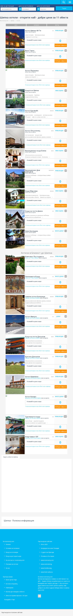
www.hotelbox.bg (46, 568)
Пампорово (9, 588)
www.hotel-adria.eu (47, 572)
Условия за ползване (12, 548)
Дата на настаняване (26, 6)
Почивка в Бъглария (47, 556)
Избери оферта (60, 45)
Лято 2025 (44, 544)
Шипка (12, 20)
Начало (8, 544)
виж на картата (32, 32)
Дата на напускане (43, 6)
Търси (64, 8)
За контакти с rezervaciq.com (15, 560)
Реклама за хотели (12, 564)
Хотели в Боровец (12, 584)
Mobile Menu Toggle (70, 2)
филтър (57, 25)
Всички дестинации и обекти (15, 592)
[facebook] (39, 596)
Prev (7, 38)
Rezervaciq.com (4, 20)
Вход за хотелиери (12, 552)
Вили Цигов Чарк (11, 580)
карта (15, 25)
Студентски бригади (47, 552)
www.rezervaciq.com (47, 560)
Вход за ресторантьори (13, 556)
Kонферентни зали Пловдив (50, 548)
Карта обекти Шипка (10, 457)
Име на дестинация (7, 6)
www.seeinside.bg (46, 564)
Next (23, 38)
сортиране (36, 25)
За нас (8, 568)
